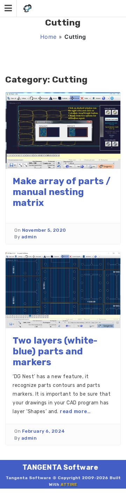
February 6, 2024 (43, 431)
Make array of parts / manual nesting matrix (62, 192)
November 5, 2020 (44, 230)
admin (29, 236)
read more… (75, 412)
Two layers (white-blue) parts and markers (55, 351)
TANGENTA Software (60, 467)
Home (48, 36)
